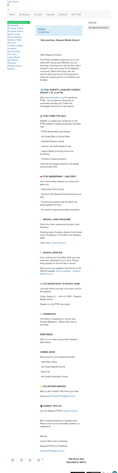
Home (12, 14)
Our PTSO (76, 14)
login (9, 1)
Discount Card (13, 51)
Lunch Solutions (58, 242)
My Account (24, 14)
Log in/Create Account (17, 22)
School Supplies (14, 36)
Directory (63, 14)
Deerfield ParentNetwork (14, 67)
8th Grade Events (15, 31)
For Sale (38, 14)
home (15, 1)
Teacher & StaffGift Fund (14, 41)
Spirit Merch (12, 60)
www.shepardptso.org (54, 97)
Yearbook (11, 62)
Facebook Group (70, 410)
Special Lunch (13, 34)
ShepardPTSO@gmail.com (63, 396)
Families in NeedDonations (14, 47)
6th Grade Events (15, 28)
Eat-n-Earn (12, 54)
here (72, 321)
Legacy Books (13, 57)
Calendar (50, 14)
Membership (13, 25)
